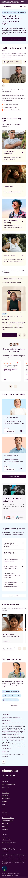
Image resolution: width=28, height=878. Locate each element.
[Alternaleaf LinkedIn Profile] (6, 775)
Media (3, 807)
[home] (6, 6)
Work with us (5, 837)
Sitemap (19, 873)
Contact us (5, 829)
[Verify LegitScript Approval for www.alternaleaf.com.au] (4, 868)
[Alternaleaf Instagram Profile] (10, 775)
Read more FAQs (14, 596)
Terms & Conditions (12, 873)
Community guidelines (8, 817)
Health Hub (5, 826)
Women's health (6, 798)
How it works (5, 787)
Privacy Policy (5, 873)
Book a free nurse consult (14, 39)
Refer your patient (6, 840)
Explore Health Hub (8, 649)
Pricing (3, 790)
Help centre (5, 823)
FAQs (3, 804)
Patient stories (5, 792)
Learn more (14, 513)
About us (4, 801)
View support (14, 705)
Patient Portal (5, 815)
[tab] (12, 62)
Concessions (5, 795)
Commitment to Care (7, 820)
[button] (24, 6)
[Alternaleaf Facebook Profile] (3, 775)
